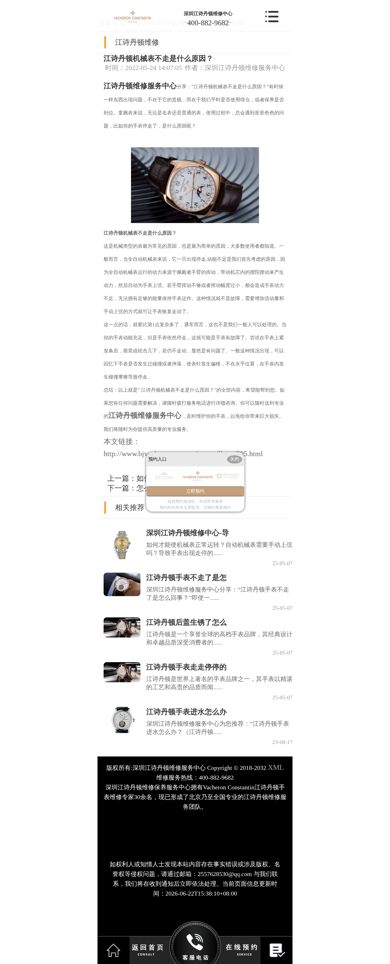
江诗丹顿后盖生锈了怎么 (186, 622)
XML (276, 767)
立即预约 (195, 491)
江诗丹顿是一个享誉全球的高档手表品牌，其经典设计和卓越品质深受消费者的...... (219, 638)
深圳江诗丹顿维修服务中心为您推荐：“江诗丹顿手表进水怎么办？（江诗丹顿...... (217, 727)
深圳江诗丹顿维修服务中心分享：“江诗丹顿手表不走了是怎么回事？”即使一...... (217, 593)
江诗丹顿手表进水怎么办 (186, 712)
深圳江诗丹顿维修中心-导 (187, 533)
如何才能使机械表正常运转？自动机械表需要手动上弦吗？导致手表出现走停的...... (219, 548)
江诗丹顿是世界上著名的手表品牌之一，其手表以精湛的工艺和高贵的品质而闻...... (219, 683)
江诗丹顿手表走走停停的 (186, 667)
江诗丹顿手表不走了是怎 (186, 578)
